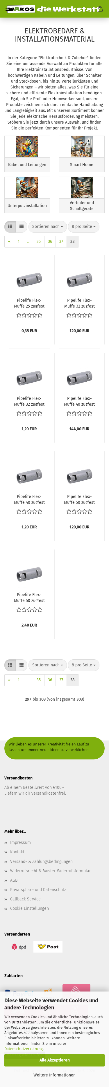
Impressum (20, 842)
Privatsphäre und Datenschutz (38, 889)
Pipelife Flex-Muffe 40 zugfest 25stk (79, 401)
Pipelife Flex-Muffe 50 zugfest (29, 597)
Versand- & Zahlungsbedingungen (41, 861)
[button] (10, 227)
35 (39, 241)
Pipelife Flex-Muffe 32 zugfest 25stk (79, 303)
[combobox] (47, 227)
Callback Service (25, 899)
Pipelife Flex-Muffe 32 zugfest (29, 401)
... (28, 241)
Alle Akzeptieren (55, 1060)
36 (50, 241)
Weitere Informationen (54, 1075)
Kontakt (17, 851)
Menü (8, 9)
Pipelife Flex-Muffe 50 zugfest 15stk (79, 499)
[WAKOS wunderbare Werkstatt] (54, 9)
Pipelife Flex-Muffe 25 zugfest (29, 303)
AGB (13, 880)
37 (61, 241)
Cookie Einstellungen (29, 908)
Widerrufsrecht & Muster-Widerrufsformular (50, 870)
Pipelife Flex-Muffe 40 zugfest (29, 499)
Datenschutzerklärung (23, 1049)
